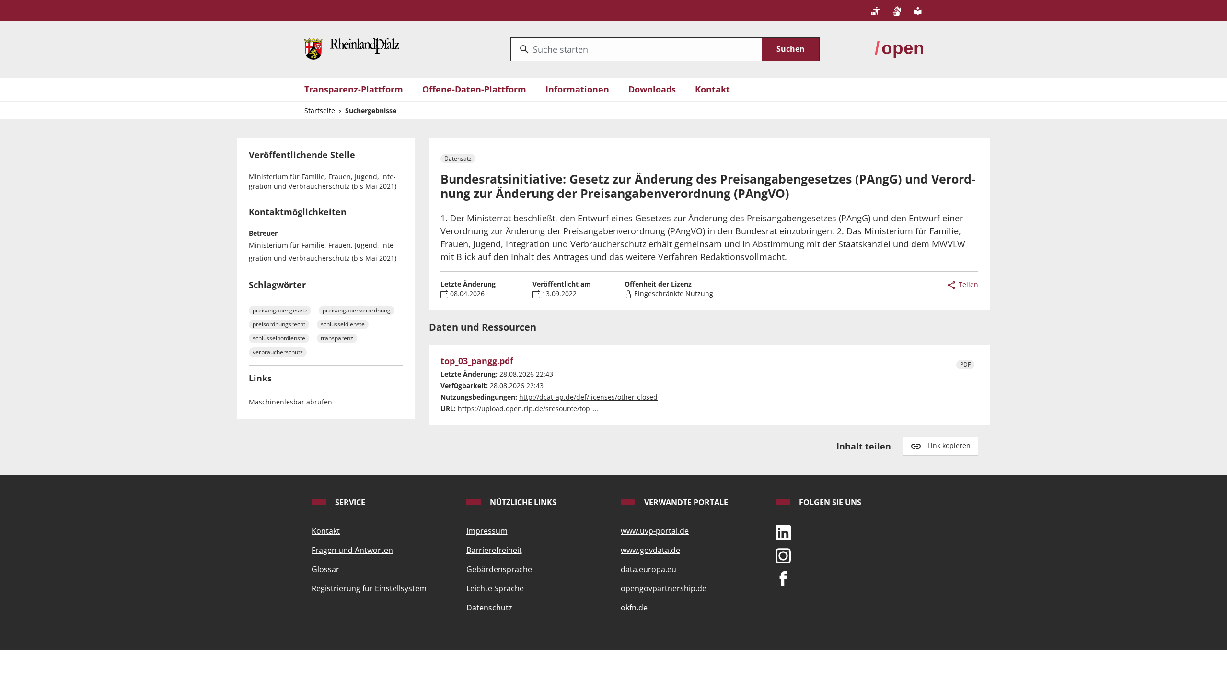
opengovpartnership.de (663, 588)
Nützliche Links (522, 502)
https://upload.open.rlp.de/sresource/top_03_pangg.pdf (547, 408)
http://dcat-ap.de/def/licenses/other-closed (588, 397)
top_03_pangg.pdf (476, 361)
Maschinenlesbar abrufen (290, 401)
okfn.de (634, 607)
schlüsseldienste (343, 324)
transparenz (337, 338)
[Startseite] (351, 48)
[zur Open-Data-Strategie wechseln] (899, 48)
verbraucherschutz (278, 352)
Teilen (967, 284)
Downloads (652, 89)
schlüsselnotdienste (279, 338)
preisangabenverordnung (357, 310)
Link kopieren (949, 445)
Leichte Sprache (495, 588)
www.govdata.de (650, 550)
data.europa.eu (648, 569)
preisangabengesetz (280, 310)
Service (349, 502)
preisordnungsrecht (279, 324)
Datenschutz (489, 607)
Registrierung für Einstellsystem (369, 588)
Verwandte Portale (685, 502)
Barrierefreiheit (494, 550)
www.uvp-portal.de (655, 531)
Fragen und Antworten (352, 550)
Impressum (487, 531)
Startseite (319, 110)
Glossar (325, 569)
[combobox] (636, 49)
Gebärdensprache (499, 569)
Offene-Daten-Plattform (474, 89)
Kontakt (712, 89)
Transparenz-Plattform (353, 89)
